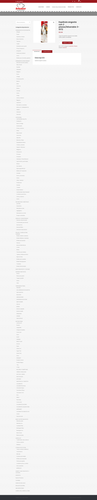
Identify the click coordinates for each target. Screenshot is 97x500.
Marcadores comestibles (22, 105)
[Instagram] (75, 1)
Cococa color (19, 402)
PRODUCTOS (71, 7)
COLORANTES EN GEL (21, 385)
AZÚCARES (19, 379)
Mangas (18, 32)
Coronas (18, 90)
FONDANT (19, 358)
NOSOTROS (41, 7)
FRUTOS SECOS (20, 376)
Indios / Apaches (20, 180)
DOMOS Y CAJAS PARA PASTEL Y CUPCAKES (22, 472)
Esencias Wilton (20, 227)
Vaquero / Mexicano (21, 147)
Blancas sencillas (20, 435)
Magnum (18, 100)
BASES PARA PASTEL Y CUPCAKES (23, 269)
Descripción (36, 51)
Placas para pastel (20, 276)
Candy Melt (19, 327)
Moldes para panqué (21, 240)
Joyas (18, 83)
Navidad (18, 67)
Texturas (18, 41)
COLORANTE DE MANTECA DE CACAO (23, 413)
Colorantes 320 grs (21, 390)
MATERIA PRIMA (19, 321)
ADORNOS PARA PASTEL (21, 271)
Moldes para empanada (21, 458)
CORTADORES (19, 117)
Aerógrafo (19, 50)
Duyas (18, 34)
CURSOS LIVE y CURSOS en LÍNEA (23, 490)
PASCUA (18, 304)
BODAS (18, 306)
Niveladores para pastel (22, 46)
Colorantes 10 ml (20, 392)
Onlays (18, 95)
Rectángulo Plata (20, 428)
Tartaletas (19, 264)
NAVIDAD (19, 287)
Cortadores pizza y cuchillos (22, 463)
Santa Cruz (19, 348)
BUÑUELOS (19, 468)
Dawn (18, 346)
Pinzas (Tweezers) (20, 48)
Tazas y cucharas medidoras (22, 449)
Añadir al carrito (67, 42)
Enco (18, 395)
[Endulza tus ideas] (21, 7)
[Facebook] (72, 1)
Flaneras (18, 242)
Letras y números (20, 97)
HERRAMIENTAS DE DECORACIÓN (23, 30)
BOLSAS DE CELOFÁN (20, 485)
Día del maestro (20, 189)
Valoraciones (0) (47, 51)
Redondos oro (19, 423)
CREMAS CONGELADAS (21, 372)
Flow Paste (19, 399)
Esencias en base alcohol (22, 229)
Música (18, 163)
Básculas (18, 454)
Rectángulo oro (20, 430)
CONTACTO (78, 7)
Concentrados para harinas (22, 222)
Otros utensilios (20, 465)
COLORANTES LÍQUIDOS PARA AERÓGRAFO (23, 408)
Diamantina (19, 206)
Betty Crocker (19, 341)
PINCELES (19, 112)
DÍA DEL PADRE (20, 311)
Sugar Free (19, 351)
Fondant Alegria (20, 362)
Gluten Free (19, 353)
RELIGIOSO (19, 294)
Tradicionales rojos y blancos (23, 439)
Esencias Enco (19, 224)
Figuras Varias (20, 256)
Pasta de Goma (20, 416)
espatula (65, 47)
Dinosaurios (19, 152)
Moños (18, 88)
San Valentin (19, 166)
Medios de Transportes (21, 170)
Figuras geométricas (21, 168)
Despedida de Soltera (21, 142)
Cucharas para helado (21, 456)
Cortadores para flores (21, 194)
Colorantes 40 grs (20, 388)
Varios (18, 55)
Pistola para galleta (21, 461)
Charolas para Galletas (21, 252)
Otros (18, 334)
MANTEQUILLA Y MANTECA (22, 381)
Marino (18, 81)
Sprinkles (18, 203)
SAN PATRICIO (20, 318)
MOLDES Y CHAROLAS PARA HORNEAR (21, 233)
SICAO (18, 337)
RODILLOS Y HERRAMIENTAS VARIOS (23, 108)
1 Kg (17, 364)
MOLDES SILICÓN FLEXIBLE (22, 62)
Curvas (18, 247)
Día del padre (19, 126)
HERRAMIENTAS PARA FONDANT (23, 61)
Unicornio (19, 86)
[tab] (37, 51)
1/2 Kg (18, 367)
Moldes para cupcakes (21, 259)
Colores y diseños (20, 442)
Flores (18, 74)
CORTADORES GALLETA (21, 119)
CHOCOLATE (19, 323)
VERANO (18, 316)
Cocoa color (19, 332)
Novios (18, 273)
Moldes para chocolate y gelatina (23, 58)
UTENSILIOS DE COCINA (21, 447)
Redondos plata (20, 421)
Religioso (18, 71)
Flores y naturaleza (21, 175)
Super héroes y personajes (22, 161)
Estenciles (19, 114)
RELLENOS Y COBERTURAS (22, 369)
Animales (18, 173)
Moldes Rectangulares (21, 261)
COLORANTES (19, 383)
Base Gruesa (19, 432)
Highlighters (19, 210)
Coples (18, 43)
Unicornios (19, 135)
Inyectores (19, 102)
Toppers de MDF (20, 278)
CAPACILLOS (18, 438)
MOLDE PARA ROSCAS (21, 245)
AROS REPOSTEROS (20, 488)
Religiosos (19, 149)
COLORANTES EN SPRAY (22, 404)
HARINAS (18, 339)
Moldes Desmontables (21, 266)
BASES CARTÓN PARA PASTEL (22, 419)
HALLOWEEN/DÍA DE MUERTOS (23, 290)
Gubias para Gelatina (21, 53)
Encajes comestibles (21, 215)
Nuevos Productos (19, 477)
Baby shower (19, 64)
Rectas (18, 249)
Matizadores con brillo (21, 213)
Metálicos (19, 444)
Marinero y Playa (20, 140)
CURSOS (48, 7)
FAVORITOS (18, 475)
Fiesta (18, 130)
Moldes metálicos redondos (22, 235)
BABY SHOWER (20, 301)
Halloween (19, 69)
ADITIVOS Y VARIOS (21, 374)
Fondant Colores (20, 360)
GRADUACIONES (20, 297)
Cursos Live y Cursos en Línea (59, 7)
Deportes (18, 137)
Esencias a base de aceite (22, 220)
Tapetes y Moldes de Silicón (22, 254)
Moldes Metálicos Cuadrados (23, 238)
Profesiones (19, 182)
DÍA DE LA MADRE (20, 309)
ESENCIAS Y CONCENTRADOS (22, 218)
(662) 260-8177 (20, 1)
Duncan (18, 343)
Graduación (19, 121)
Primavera (19, 156)
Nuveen (18, 325)
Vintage (18, 76)
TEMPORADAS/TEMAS (20, 286)
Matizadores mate (20, 208)
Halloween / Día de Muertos (22, 159)
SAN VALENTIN (20, 292)
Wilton (18, 397)
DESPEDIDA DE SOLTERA (22, 299)
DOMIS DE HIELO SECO (20, 483)
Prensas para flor (20, 79)
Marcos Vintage (20, 123)
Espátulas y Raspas (73, 46)
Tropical (18, 187)
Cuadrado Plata (20, 425)
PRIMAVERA (19, 313)
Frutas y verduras (20, 128)
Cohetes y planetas (21, 144)
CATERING (18, 480)
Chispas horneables (21, 330)
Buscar (28, 22)
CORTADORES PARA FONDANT (23, 192)
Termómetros (19, 451)
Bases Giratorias (20, 39)
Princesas (19, 154)
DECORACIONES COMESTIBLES (22, 202)
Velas (18, 283)
